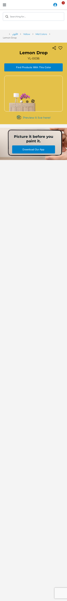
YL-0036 (33, 58)
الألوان (15, 34)
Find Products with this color (33, 67)
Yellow (26, 34)
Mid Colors (41, 34)
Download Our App (33, 149)
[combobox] (33, 16)
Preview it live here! (37, 117)
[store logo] (33, 5)
